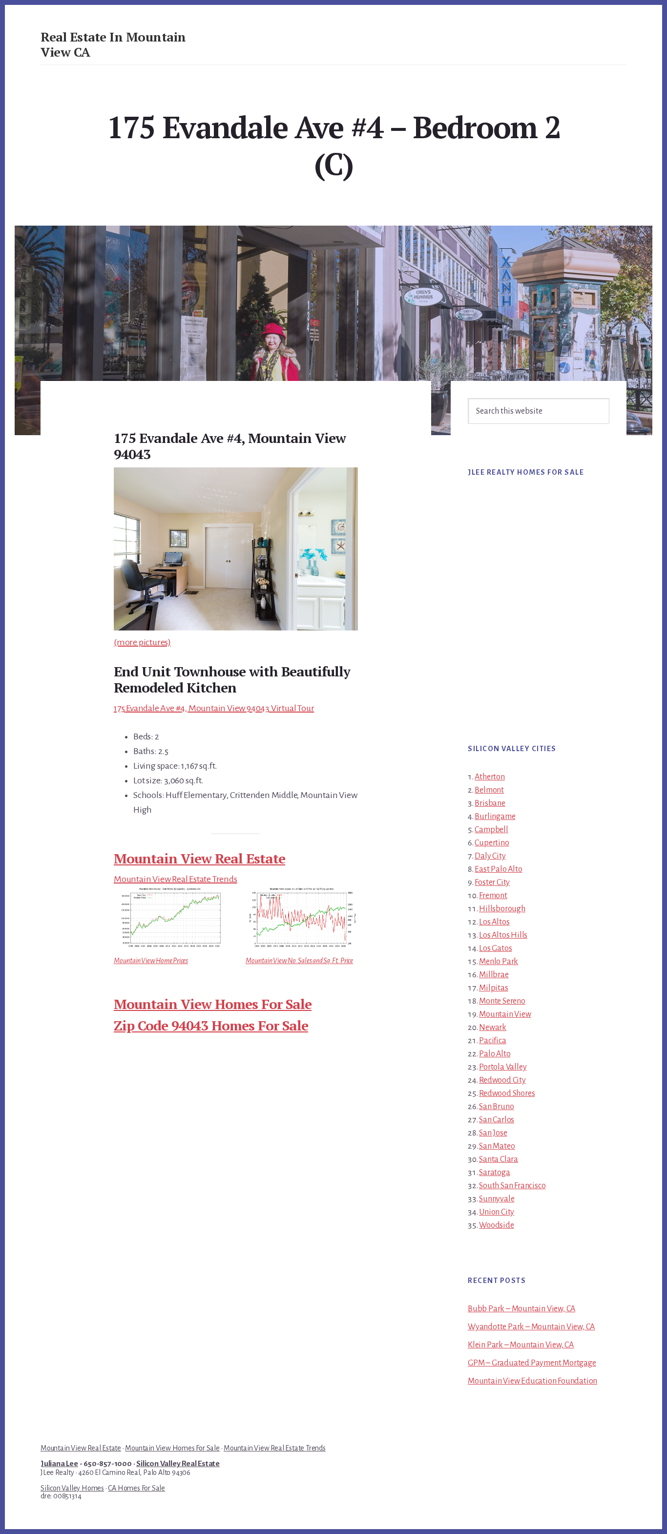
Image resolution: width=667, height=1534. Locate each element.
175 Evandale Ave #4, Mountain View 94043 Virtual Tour (214, 708)
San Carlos (496, 1119)
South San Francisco (512, 1185)
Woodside (496, 1225)
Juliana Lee (59, 1463)
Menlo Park (498, 961)
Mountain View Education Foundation (532, 1381)
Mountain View (505, 1014)
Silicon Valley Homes (72, 1488)
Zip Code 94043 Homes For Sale (211, 1025)
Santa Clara (498, 1159)
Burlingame (495, 816)
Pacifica (492, 1040)
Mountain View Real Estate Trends (175, 879)
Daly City (490, 856)
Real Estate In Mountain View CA (113, 44)
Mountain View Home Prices (151, 961)
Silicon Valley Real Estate (178, 1463)
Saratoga (494, 1172)
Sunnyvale (496, 1199)
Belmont (489, 790)
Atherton (489, 777)
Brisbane (490, 803)
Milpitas (493, 988)
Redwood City (502, 1080)
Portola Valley (502, 1067)
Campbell (491, 829)
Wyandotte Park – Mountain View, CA (531, 1327)
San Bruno (496, 1106)
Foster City (492, 882)
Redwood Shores (507, 1093)
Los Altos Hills (503, 935)
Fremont (493, 895)
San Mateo (497, 1146)
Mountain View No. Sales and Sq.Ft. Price (299, 961)
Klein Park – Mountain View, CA (521, 1345)
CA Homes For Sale (136, 1488)
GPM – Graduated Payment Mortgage (532, 1363)
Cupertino (492, 843)
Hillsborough (502, 908)
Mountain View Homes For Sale (213, 1004)
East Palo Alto (498, 869)
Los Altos (494, 922)
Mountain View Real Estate (199, 858)
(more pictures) (142, 642)
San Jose (493, 1133)
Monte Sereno (502, 1001)
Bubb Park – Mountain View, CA (521, 1308)
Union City (496, 1212)
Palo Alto (494, 1054)
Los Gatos (495, 948)
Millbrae (493, 974)
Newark (492, 1027)
